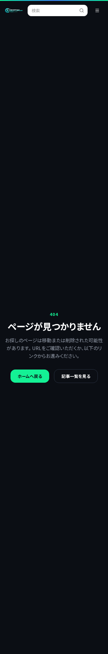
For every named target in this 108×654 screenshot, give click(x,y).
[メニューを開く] (97, 10)
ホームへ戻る (30, 376)
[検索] (83, 10)
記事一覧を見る (76, 376)
